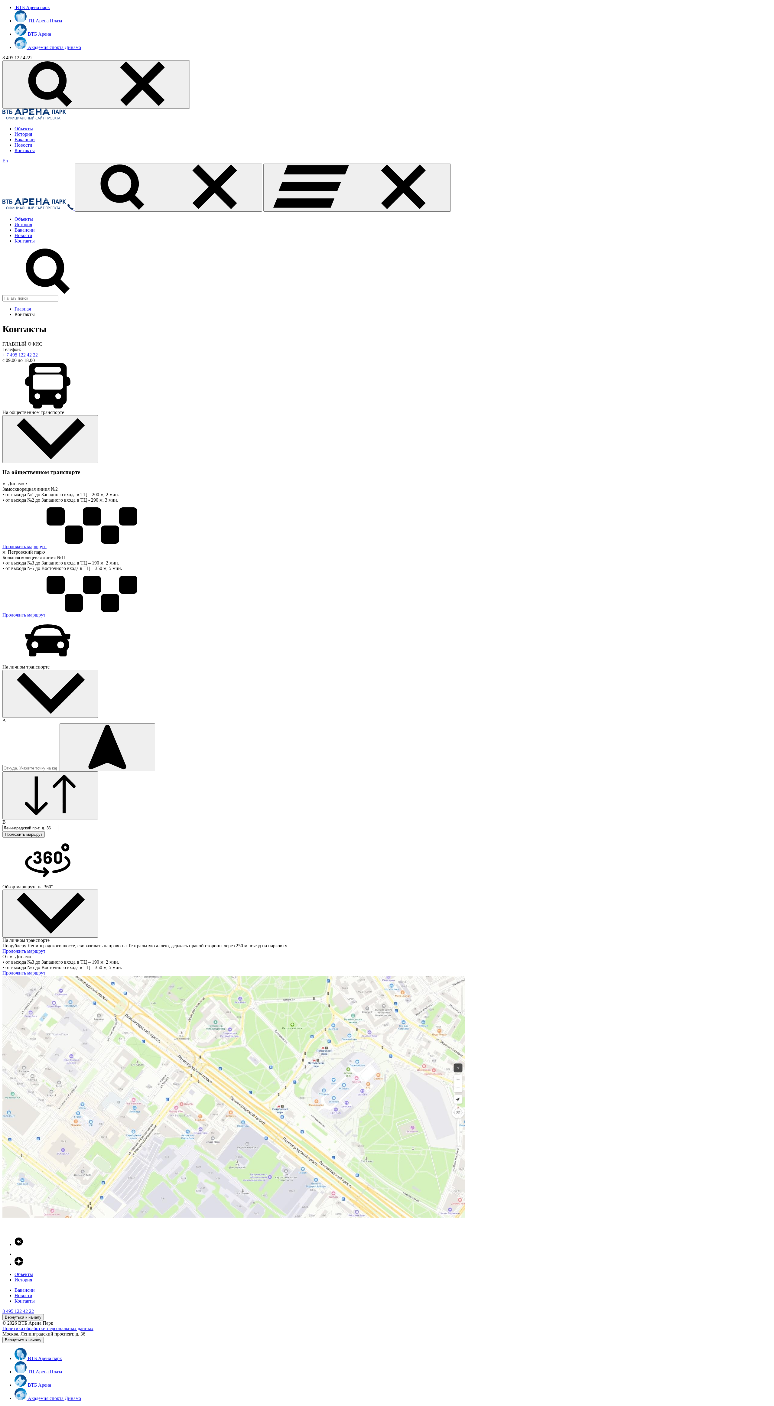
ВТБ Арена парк (32, 7)
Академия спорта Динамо (54, 47)
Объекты (24, 128)
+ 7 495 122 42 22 (20, 354)
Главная (23, 308)
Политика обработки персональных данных (47, 1328)
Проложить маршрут (23, 546)
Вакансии (25, 139)
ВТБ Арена (39, 34)
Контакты (25, 150)
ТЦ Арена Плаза (44, 20)
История (23, 134)
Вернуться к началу (23, 1317)
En (5, 160)
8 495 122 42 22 (18, 1311)
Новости (23, 145)
